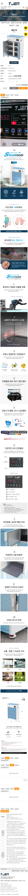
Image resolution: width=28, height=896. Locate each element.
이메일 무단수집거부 (14, 880)
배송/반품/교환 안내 (4, 97)
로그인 (2, 6)
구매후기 (12, 95)
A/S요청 (22, 870)
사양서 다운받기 (14, 62)
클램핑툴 (25, 22)
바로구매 (23, 88)
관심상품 (5, 88)
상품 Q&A (16, 95)
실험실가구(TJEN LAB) (16, 22)
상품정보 (2, 95)
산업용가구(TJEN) (5, 22)
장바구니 (14, 88)
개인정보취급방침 (7, 880)
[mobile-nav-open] (2, 4)
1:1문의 (26, 870)
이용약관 (1, 880)
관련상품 (7, 95)
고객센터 (9, 6)
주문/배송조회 (3, 8)
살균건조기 (11, 25)
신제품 (17, 25)
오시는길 (23, 880)
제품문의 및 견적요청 (16, 870)
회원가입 (5, 6)
